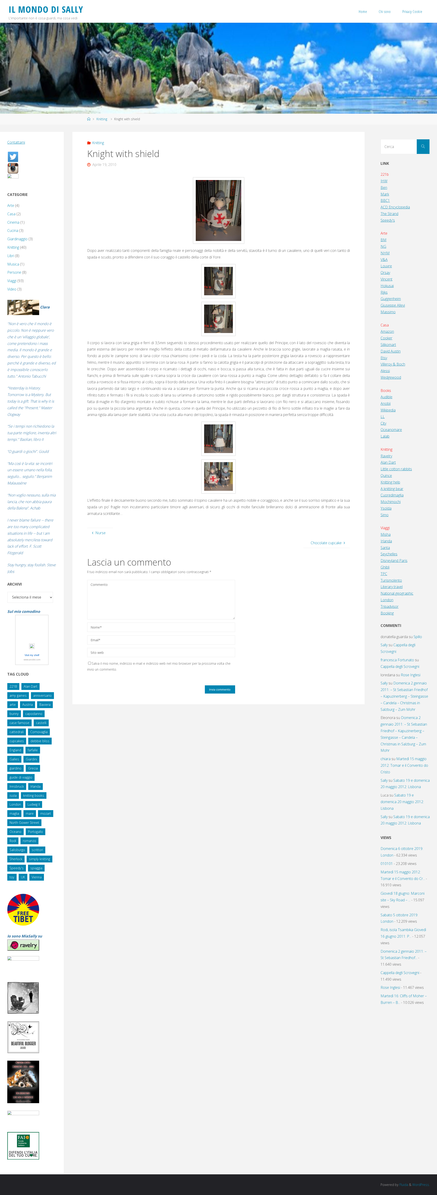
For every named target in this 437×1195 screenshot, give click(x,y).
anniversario (42, 695)
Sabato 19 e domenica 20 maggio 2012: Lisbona (402, 802)
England (15, 750)
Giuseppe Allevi (393, 305)
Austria (27, 704)
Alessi (385, 370)
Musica (13, 264)
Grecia (33, 768)
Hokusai (387, 285)
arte (13, 704)
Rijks (384, 292)
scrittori (37, 850)
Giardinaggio (17, 238)
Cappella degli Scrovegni (400, 666)
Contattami (16, 142)
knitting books (33, 795)
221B (13, 686)
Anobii (386, 403)
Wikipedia (388, 410)
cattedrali (17, 732)
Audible (386, 396)
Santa (385, 547)
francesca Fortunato (397, 659)
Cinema (13, 222)
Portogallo (35, 831)
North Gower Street (24, 822)
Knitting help (390, 482)
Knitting (102, 119)
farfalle (33, 750)
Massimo (388, 311)
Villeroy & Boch (393, 364)
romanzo (29, 841)
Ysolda (386, 508)
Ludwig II (34, 804)
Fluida (403, 1184)
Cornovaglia (39, 732)
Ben (384, 187)
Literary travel (392, 586)
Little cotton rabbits (396, 468)
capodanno (33, 713)
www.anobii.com (32, 659)
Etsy (384, 357)
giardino (15, 768)
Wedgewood (391, 377)
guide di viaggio (21, 777)
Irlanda (35, 786)
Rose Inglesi (410, 674)
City (383, 423)
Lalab (385, 436)
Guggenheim (391, 298)
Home (363, 11)
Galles (14, 759)
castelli (41, 723)
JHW (384, 180)
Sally (384, 644)
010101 (387, 863)
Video (11, 289)
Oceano (15, 831)
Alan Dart (30, 686)
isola (13, 795)
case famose (19, 723)
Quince (386, 475)
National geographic (397, 593)
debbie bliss (39, 741)
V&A (384, 259)
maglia (14, 813)
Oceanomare (391, 429)
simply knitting (39, 859)
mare (30, 813)
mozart (45, 813)
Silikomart (388, 344)
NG (383, 246)
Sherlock (16, 859)
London (15, 804)
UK (23, 877)
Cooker (386, 338)
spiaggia (36, 868)
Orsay (385, 272)
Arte (10, 205)
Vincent (386, 279)
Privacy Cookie (412, 11)
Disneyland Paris (394, 560)
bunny (14, 713)
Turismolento (391, 580)
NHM (385, 253)
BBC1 (385, 200)
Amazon (387, 331)
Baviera (45, 704)
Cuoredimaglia (392, 495)
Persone (14, 272)
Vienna (37, 877)
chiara (386, 758)
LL (383, 416)
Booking (387, 613)
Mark (385, 194)
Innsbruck (17, 786)
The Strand (389, 213)
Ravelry (386, 455)
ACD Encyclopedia (395, 207)
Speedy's (17, 868)
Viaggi (11, 280)
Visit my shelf (32, 655)
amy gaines (18, 695)
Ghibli (385, 567)
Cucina (12, 230)
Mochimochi (391, 501)
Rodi (13, 841)
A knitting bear (392, 488)
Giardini (31, 759)
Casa (11, 213)
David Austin (391, 351)
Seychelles (389, 553)
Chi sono (385, 11)
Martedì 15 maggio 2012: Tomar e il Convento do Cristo (404, 765)
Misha (386, 534)
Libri (10, 255)
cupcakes (17, 741)
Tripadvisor (390, 606)
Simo (385, 514)
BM (383, 239)
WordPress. (421, 1184)
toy (12, 877)
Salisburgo (17, 850)
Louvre (386, 265)
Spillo (418, 636)
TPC (384, 573)
